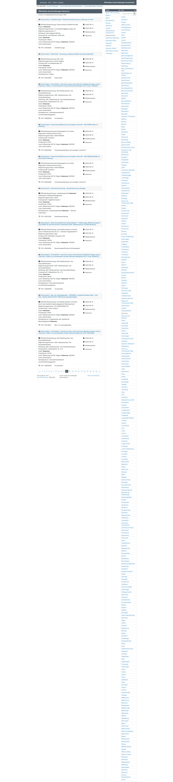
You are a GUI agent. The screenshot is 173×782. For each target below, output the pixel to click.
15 (75, 371)
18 (84, 371)
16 (78, 371)
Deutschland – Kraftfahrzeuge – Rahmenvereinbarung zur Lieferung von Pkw (67, 19)
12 (66, 371)
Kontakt (60, 2)
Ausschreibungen (52, 6)
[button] (113, 10)
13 (69, 371)
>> (99, 371)
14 (72, 371)
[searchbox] (127, 13)
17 (81, 371)
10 (61, 371)
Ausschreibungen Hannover (93, 6)
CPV (49, 2)
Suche (55, 2)
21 (93, 371)
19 (87, 371)
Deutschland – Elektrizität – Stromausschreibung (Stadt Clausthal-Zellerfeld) (67, 54)
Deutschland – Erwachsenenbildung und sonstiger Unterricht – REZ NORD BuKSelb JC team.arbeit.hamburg (69, 157)
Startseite (43, 2)
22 (96, 371)
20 (90, 371)
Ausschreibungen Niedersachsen (71, 6)
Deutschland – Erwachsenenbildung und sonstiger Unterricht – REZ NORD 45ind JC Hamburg (68, 125)
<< (39, 371)
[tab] (113, 10)
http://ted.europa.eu (42, 377)
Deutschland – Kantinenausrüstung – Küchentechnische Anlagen (63, 188)
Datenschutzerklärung (93, 375)
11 (64, 371)
